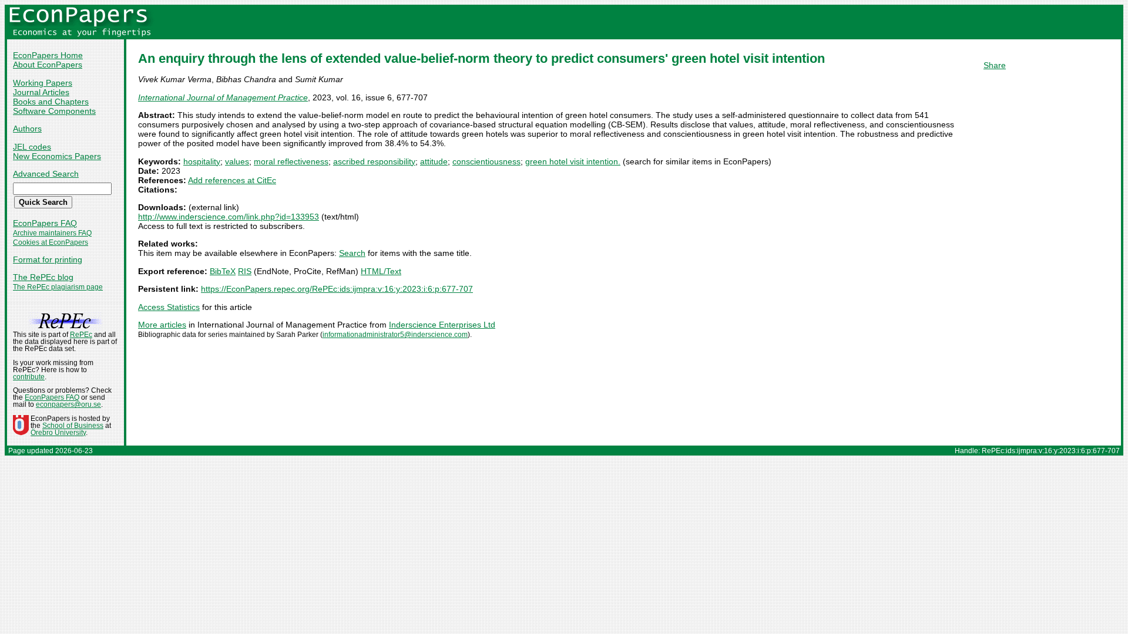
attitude (434, 161)
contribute (29, 376)
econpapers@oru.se (68, 404)
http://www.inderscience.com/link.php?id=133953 (228, 216)
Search (352, 253)
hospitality (201, 161)
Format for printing (47, 259)
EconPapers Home (48, 55)
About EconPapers (47, 64)
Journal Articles (41, 92)
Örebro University (58, 432)
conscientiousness (486, 161)
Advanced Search (46, 173)
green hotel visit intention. (572, 161)
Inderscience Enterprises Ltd (442, 324)
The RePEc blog (43, 277)
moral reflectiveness (291, 161)
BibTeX (223, 271)
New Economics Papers (57, 156)
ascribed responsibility (374, 161)
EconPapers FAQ (45, 223)
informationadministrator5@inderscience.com (395, 334)
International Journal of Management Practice (223, 97)
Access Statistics (169, 307)
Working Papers (42, 82)
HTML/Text (381, 271)
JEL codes (32, 146)
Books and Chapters (51, 101)
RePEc (81, 334)
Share (994, 65)
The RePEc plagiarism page (58, 287)
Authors (27, 128)
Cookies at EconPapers (50, 242)
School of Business (72, 425)
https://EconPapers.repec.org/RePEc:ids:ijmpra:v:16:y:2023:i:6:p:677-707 (337, 289)
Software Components (54, 111)
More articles (162, 324)
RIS (244, 271)
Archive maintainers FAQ (52, 233)
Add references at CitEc (232, 180)
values (237, 161)
